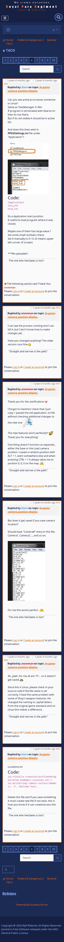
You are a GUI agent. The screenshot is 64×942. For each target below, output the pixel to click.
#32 (58, 307)
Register (39, 10)
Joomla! (5, 929)
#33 (58, 383)
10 (53, 60)
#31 (6, 83)
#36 (58, 748)
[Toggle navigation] (8, 30)
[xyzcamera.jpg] (26, 570)
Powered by (23, 904)
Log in (16, 291)
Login (22, 10)
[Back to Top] (59, 936)
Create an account (33, 291)
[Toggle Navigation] (5, 18)
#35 (6, 660)
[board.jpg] (28, 168)
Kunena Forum (39, 904)
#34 (58, 502)
